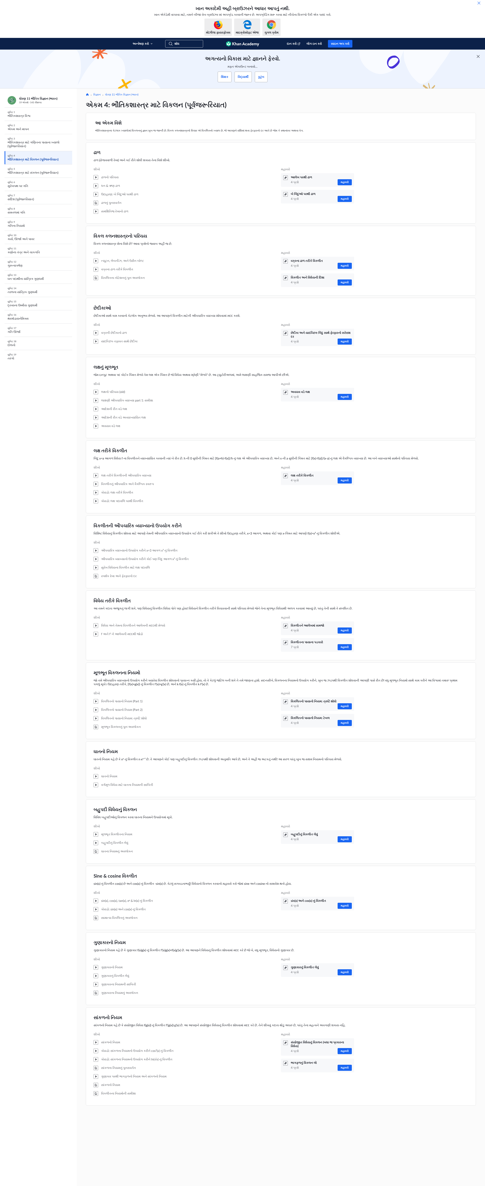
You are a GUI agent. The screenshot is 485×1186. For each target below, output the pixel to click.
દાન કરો (292, 43)
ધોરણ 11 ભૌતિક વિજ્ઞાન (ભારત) (121, 94)
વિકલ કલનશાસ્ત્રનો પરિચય (120, 236)
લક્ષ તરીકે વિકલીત (110, 451)
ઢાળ (97, 152)
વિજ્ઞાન (97, 94)
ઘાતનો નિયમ (106, 751)
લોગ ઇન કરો (314, 43)
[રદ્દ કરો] (479, 3)
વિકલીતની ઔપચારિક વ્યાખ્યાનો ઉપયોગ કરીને (138, 526)
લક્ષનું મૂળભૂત (106, 367)
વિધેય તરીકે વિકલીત (112, 601)
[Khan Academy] (242, 43)
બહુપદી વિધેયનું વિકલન (115, 809)
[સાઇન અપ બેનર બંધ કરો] (478, 56)
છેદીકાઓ (102, 308)
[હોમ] (87, 95)
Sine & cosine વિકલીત (115, 876)
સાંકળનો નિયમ (108, 1017)
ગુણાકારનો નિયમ (110, 942)
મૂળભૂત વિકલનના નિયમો (117, 673)
